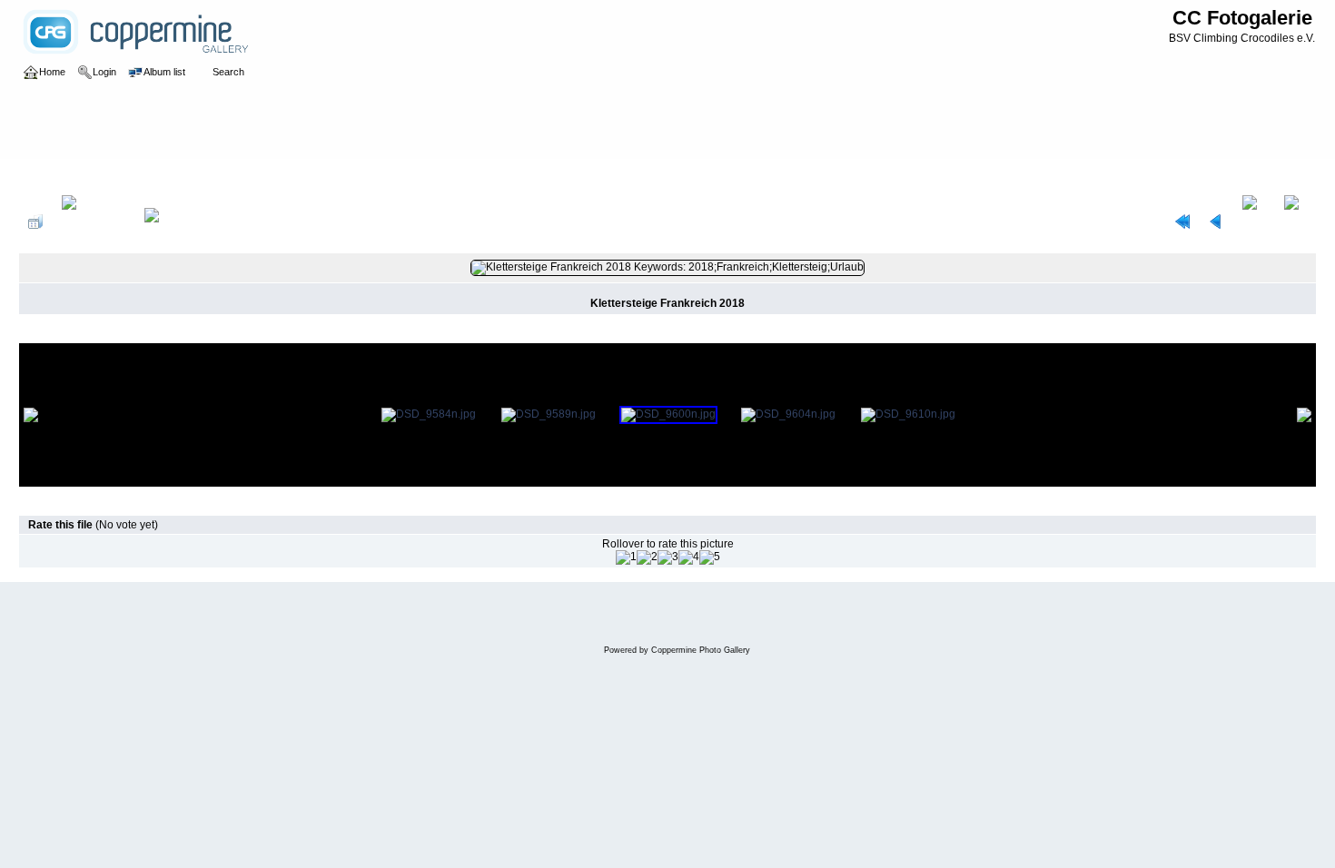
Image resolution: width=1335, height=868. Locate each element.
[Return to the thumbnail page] (35, 222)
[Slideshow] (170, 221)
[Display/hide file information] (93, 221)
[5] (709, 557)
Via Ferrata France (162, 176)
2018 (91, 176)
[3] (668, 557)
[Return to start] (1182, 222)
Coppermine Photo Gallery (700, 650)
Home (52, 176)
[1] (626, 557)
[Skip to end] (1295, 221)
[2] (647, 557)
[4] (688, 557)
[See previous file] (1216, 222)
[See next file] (1253, 221)
